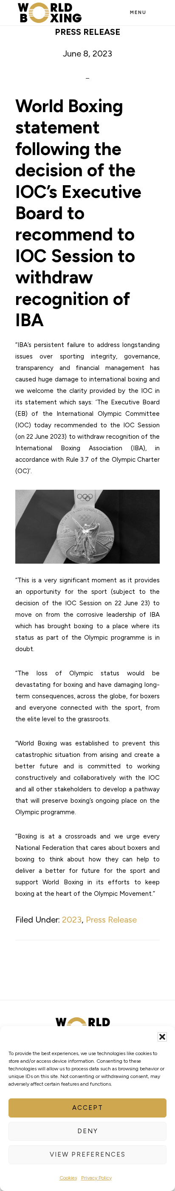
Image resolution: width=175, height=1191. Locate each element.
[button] (162, 1037)
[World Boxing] (50, 13)
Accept (87, 1108)
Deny (87, 1131)
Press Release (111, 919)
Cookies (68, 1178)
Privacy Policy (96, 1178)
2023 (72, 919)
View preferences (88, 1154)
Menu (138, 12)
